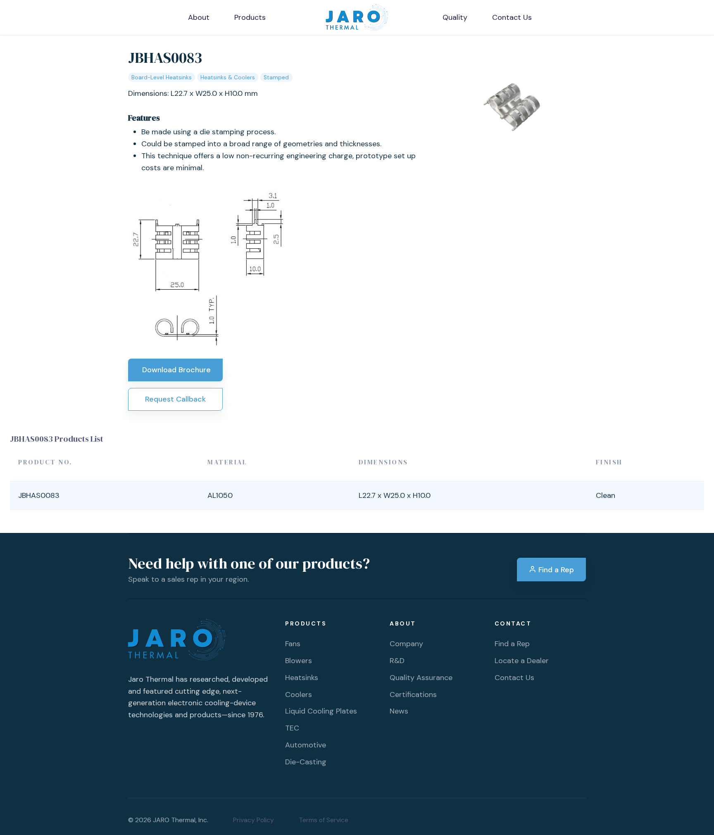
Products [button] (250, 17)
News (399, 711)
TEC (292, 728)
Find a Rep (555, 570)
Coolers (298, 694)
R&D (397, 661)
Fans (292, 644)
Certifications (413, 694)
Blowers (298, 661)
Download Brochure (175, 370)
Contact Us (514, 678)
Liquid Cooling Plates (321, 711)
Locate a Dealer (522, 661)
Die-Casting (305, 762)
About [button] (198, 17)
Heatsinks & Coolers (227, 77)
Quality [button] (455, 17)
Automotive (305, 745)
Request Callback (175, 399)
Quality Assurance (421, 678)
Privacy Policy (253, 820)
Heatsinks (301, 678)
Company (406, 644)
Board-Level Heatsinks (161, 77)
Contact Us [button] (512, 17)
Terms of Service (323, 820)
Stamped (276, 77)
